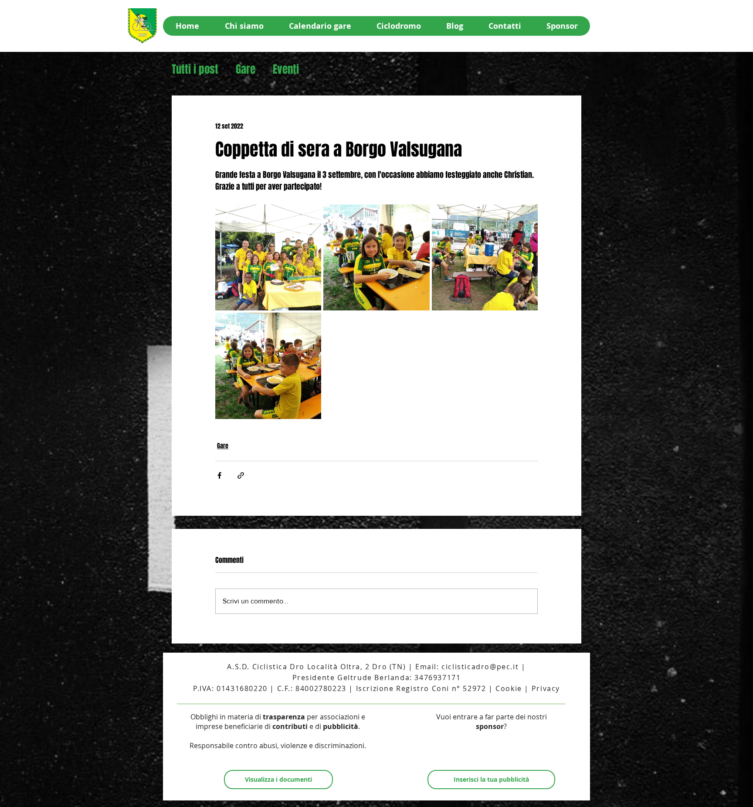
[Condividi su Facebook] (219, 475)
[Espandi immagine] (268, 257)
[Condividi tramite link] (241, 475)
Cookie (508, 688)
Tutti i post (195, 69)
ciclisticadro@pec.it (480, 666)
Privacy (546, 688)
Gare (245, 69)
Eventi (286, 69)
